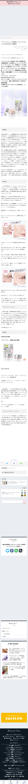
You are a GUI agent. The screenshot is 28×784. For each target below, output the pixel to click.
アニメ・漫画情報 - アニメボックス (14, 749)
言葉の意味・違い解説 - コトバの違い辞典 (14, 776)
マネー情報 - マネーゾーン (14, 756)
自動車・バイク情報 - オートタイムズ (14, 760)
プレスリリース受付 (19, 738)
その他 (4, 636)
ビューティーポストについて (14, 734)
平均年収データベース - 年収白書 (14, 772)
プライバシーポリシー (9, 736)
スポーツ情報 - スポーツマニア (14, 754)
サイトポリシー (21, 736)
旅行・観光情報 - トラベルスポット (14, 758)
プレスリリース (11, 468)
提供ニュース (5, 631)
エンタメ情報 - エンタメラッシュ (14, 747)
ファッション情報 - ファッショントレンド (14, 752)
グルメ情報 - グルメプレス (14, 745)
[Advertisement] (14, 21)
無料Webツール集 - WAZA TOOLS (14, 774)
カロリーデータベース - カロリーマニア (14, 770)
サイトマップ (15, 740)
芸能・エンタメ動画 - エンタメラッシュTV (14, 765)
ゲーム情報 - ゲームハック (14, 751)
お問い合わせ (8, 738)
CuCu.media (6, 633)
